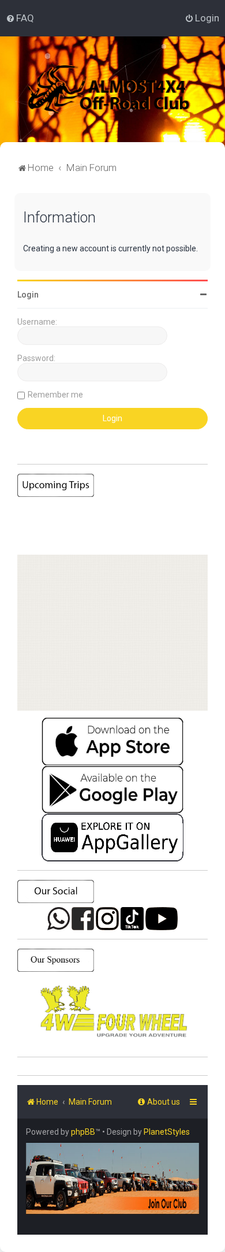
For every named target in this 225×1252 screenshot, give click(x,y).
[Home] (124, 89)
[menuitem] (20, 18)
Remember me (55, 394)
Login (28, 294)
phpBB (83, 1131)
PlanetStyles (167, 1131)
